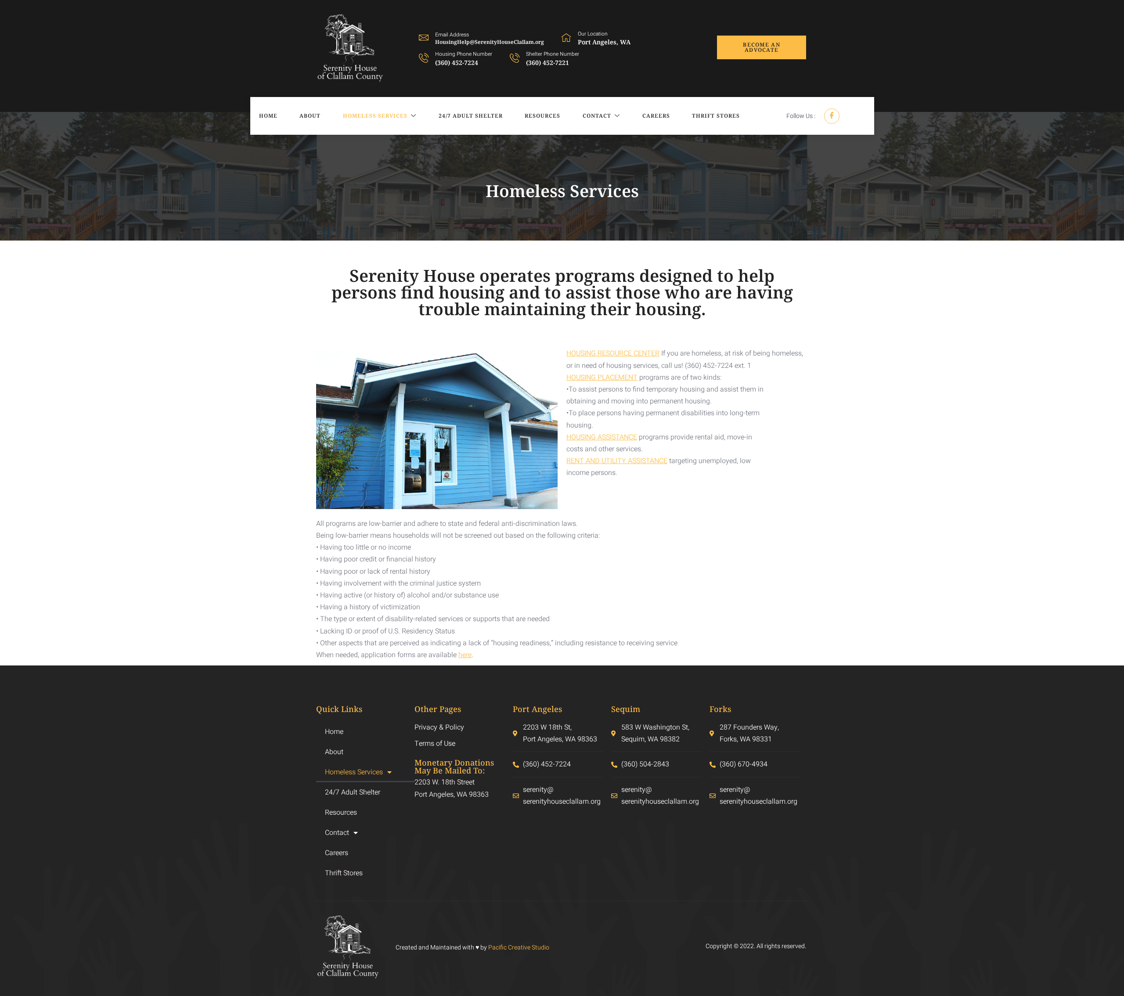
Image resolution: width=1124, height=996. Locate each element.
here (465, 655)
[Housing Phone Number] (424, 57)
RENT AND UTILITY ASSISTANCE (616, 461)
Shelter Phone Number (552, 54)
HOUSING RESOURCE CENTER (612, 353)
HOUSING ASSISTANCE (601, 437)
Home (268, 115)
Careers (656, 115)
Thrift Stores (716, 115)
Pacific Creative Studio (518, 947)
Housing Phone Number (463, 54)
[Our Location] (566, 37)
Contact (597, 115)
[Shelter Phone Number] (514, 57)
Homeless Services (375, 115)
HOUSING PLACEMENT (602, 377)
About (310, 115)
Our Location (593, 34)
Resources (542, 115)
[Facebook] (831, 116)
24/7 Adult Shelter (471, 115)
